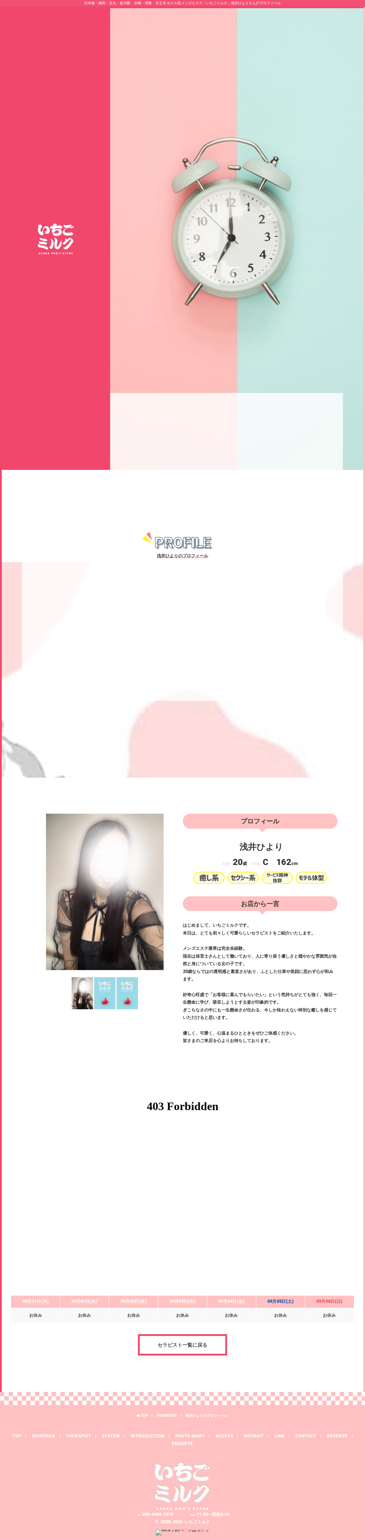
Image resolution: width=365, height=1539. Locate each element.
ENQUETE (182, 1443)
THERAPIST (166, 1416)
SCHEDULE (43, 1436)
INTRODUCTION (147, 1436)
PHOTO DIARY (190, 1436)
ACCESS (224, 1436)
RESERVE (337, 1436)
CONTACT (305, 1436)
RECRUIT (254, 1436)
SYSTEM (111, 1436)
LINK (279, 1436)
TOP (144, 1416)
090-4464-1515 (155, 1514)
